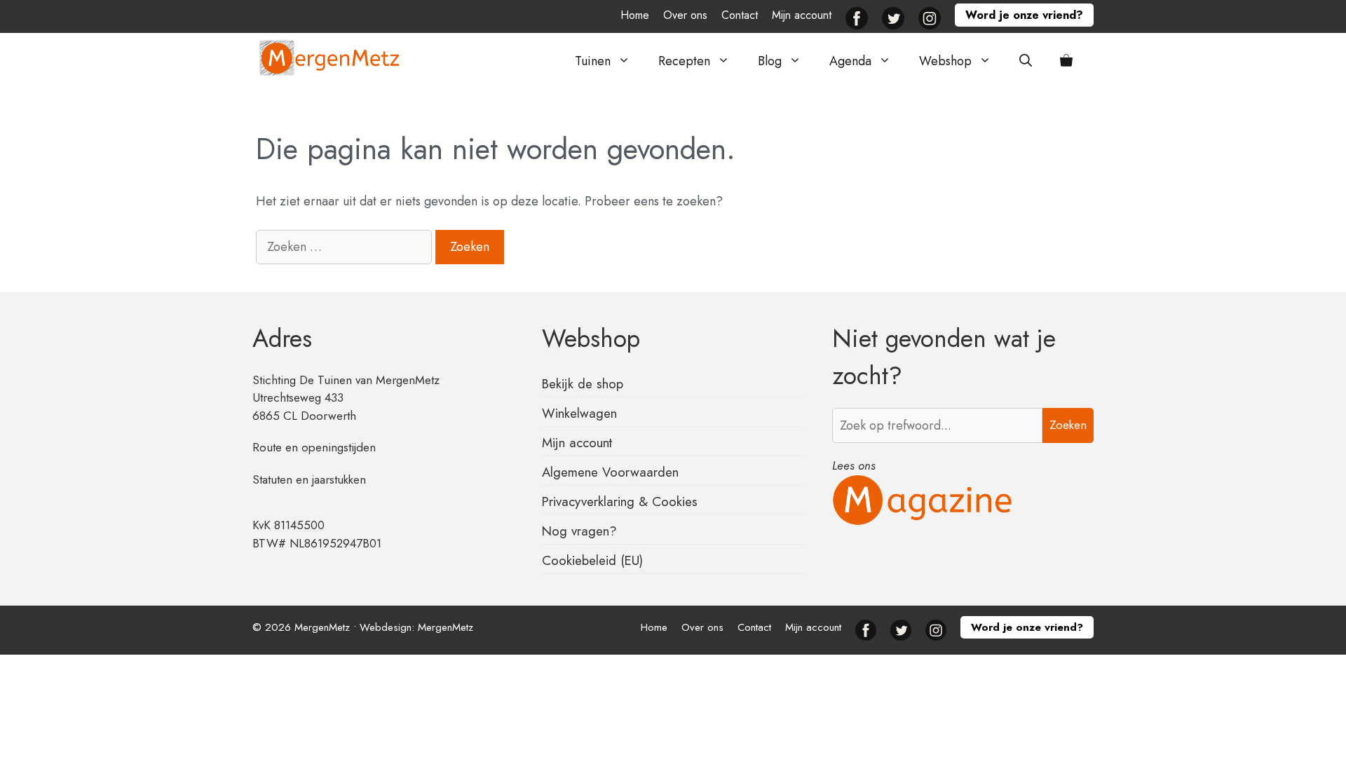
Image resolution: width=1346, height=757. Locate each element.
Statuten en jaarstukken (309, 479)
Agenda (850, 61)
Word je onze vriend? (1024, 15)
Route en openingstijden (314, 447)
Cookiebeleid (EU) (592, 560)
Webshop (945, 61)
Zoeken (1068, 424)
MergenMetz (445, 627)
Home (634, 15)
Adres (282, 338)
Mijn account (801, 15)
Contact (739, 15)
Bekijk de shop (582, 383)
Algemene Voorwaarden (610, 472)
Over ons (685, 15)
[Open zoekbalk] (1025, 61)
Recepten (684, 61)
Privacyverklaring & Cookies (620, 501)
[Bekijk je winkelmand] (1066, 61)
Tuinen (593, 61)
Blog (770, 61)
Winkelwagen (579, 413)
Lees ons (854, 465)
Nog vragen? (579, 530)
